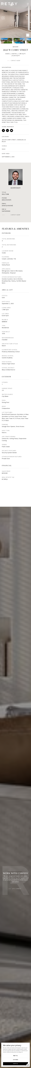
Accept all (15, 1063)
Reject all (15, 1055)
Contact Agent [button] (15, 60)
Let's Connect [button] (16, 888)
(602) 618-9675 (6, 200)
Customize (15, 1059)
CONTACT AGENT (15, 215)
